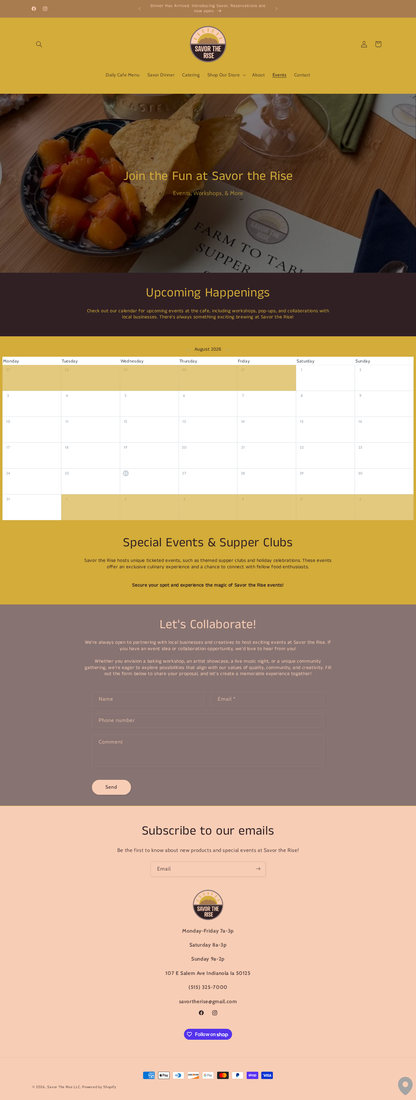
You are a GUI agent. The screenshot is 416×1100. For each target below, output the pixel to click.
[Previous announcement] (139, 8)
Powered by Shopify (99, 1087)
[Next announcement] (276, 8)
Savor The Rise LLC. (64, 1087)
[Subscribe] (258, 868)
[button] (39, 44)
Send (111, 787)
